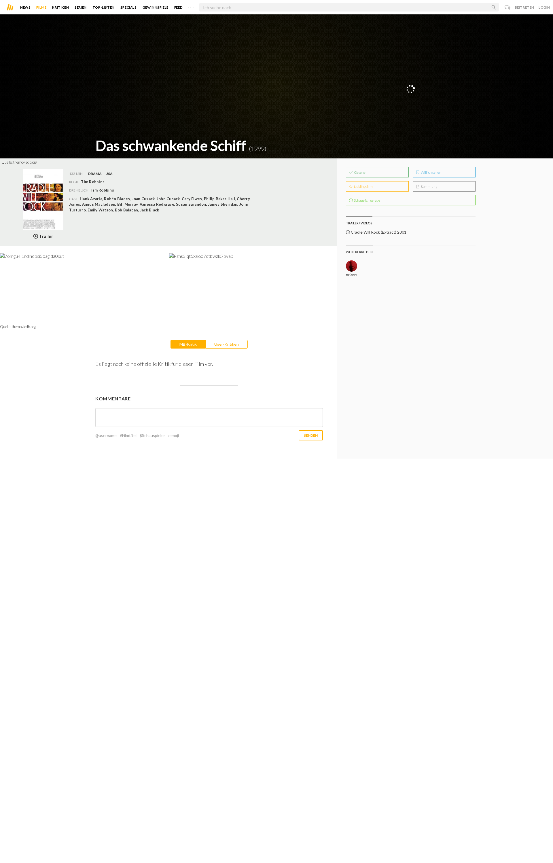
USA (109, 173)
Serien (81, 7)
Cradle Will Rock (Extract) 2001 (378, 232)
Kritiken (60, 7)
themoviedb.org (25, 162)
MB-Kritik (188, 344)
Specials (128, 7)
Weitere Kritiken (359, 252)
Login (544, 7)
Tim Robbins (102, 190)
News (25, 7)
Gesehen (360, 172)
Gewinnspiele (155, 7)
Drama (95, 173)
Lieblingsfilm (363, 186)
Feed (178, 7)
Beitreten (524, 7)
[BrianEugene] (351, 266)
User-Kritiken (226, 344)
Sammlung (428, 186)
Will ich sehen (430, 172)
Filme (41, 7)
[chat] (508, 7)
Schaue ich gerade (366, 200)
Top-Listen (103, 7)
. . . (191, 6)
